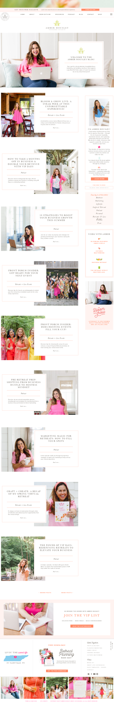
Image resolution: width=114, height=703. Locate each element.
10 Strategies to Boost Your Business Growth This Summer (56, 217)
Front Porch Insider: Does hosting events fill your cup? (56, 327)
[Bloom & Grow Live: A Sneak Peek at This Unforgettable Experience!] (23, 115)
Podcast (23, 173)
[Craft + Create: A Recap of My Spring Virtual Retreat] (56, 504)
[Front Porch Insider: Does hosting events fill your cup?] (23, 338)
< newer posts (45, 593)
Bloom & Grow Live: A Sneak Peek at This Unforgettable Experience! (56, 105)
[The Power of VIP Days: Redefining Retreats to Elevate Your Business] (23, 559)
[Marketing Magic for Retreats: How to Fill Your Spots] (23, 449)
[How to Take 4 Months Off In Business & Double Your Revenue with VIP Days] (56, 172)
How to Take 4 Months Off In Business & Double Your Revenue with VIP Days (24, 163)
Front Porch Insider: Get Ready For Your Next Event (23, 273)
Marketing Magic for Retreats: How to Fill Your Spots (56, 438)
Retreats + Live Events (56, 115)
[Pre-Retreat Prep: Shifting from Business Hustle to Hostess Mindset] (56, 392)
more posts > (67, 593)
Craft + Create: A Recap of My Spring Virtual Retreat (24, 494)
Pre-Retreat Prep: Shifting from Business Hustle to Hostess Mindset (24, 383)
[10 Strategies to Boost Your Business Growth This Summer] (23, 229)
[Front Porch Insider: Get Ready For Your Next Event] (56, 283)
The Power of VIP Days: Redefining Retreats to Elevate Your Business (56, 548)
